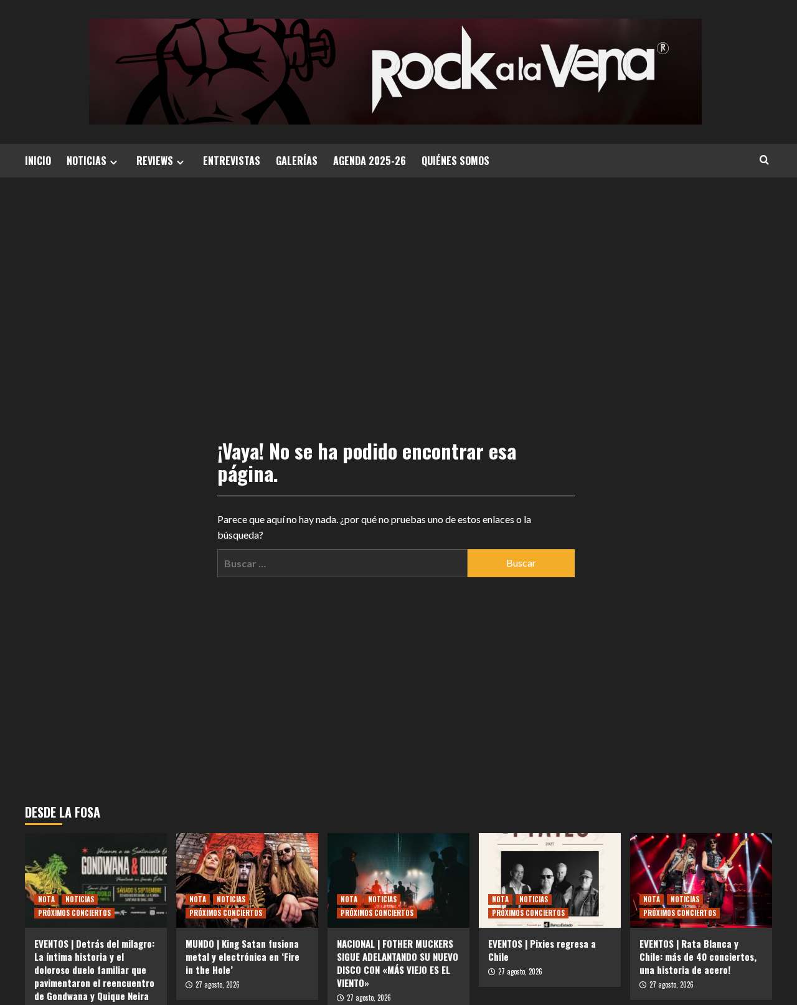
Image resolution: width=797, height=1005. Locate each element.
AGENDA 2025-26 (369, 160)
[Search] (764, 160)
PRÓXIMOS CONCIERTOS (74, 913)
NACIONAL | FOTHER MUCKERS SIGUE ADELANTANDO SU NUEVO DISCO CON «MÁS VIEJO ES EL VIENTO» (397, 963)
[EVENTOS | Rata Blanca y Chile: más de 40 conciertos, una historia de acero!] (701, 880)
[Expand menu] (113, 162)
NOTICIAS (86, 160)
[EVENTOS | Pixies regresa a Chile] (550, 880)
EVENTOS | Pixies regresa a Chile (542, 950)
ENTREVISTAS (231, 160)
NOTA (46, 899)
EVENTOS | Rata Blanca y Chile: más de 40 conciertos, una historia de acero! (698, 956)
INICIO (38, 160)
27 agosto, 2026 (218, 984)
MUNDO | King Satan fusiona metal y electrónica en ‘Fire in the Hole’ (242, 956)
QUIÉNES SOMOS (455, 160)
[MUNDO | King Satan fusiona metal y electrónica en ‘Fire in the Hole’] (247, 880)
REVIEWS (154, 160)
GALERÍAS (297, 160)
